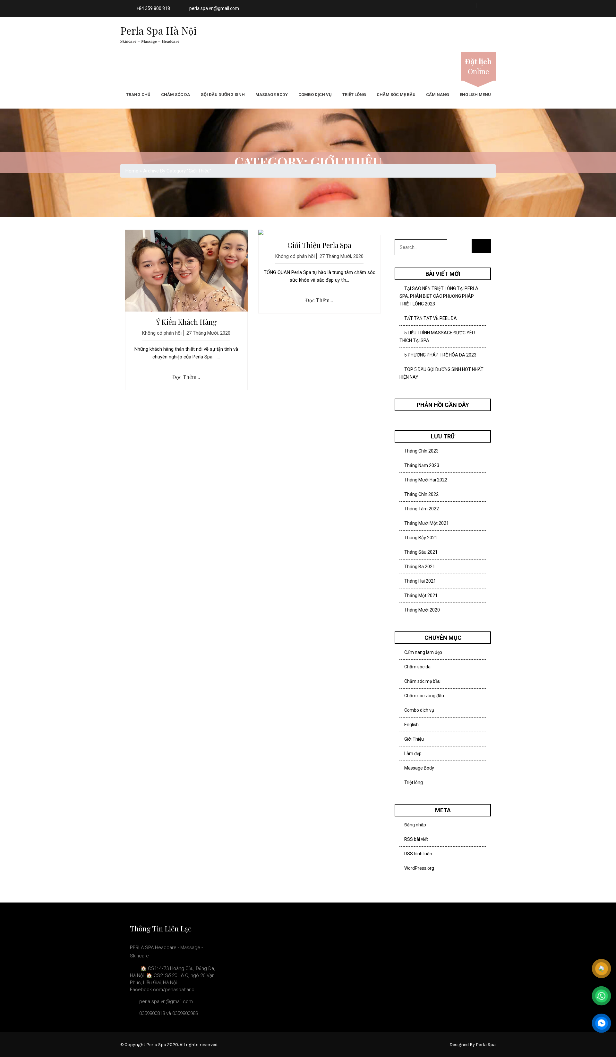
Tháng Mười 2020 (422, 609)
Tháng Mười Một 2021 (426, 523)
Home (131, 171)
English (411, 724)
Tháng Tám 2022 (421, 508)
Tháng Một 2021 (421, 595)
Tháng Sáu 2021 (421, 552)
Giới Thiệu (414, 739)
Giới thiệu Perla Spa (319, 245)
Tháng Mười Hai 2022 (425, 479)
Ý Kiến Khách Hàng (186, 322)
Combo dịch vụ (315, 94)
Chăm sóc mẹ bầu (396, 94)
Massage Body (271, 94)
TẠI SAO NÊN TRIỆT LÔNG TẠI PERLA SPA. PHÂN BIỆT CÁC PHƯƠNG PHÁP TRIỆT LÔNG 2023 (438, 296)
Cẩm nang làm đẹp (423, 652)
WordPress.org (419, 868)
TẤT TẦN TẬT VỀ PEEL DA (430, 318)
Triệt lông (354, 94)
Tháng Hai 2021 (420, 581)
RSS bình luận (418, 853)
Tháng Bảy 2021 (420, 537)
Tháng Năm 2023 (421, 465)
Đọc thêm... (186, 377)
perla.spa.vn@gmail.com (214, 8)
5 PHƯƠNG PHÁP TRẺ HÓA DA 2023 (440, 354)
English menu (475, 94)
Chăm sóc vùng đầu (424, 695)
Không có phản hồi (162, 333)
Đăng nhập (415, 824)
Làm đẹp (413, 753)
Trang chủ (138, 94)
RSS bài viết (416, 839)
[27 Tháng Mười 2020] (186, 271)
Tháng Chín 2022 (421, 494)
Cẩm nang (437, 94)
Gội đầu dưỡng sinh (223, 94)
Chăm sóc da (175, 94)
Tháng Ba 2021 (419, 566)
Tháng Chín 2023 (421, 451)
